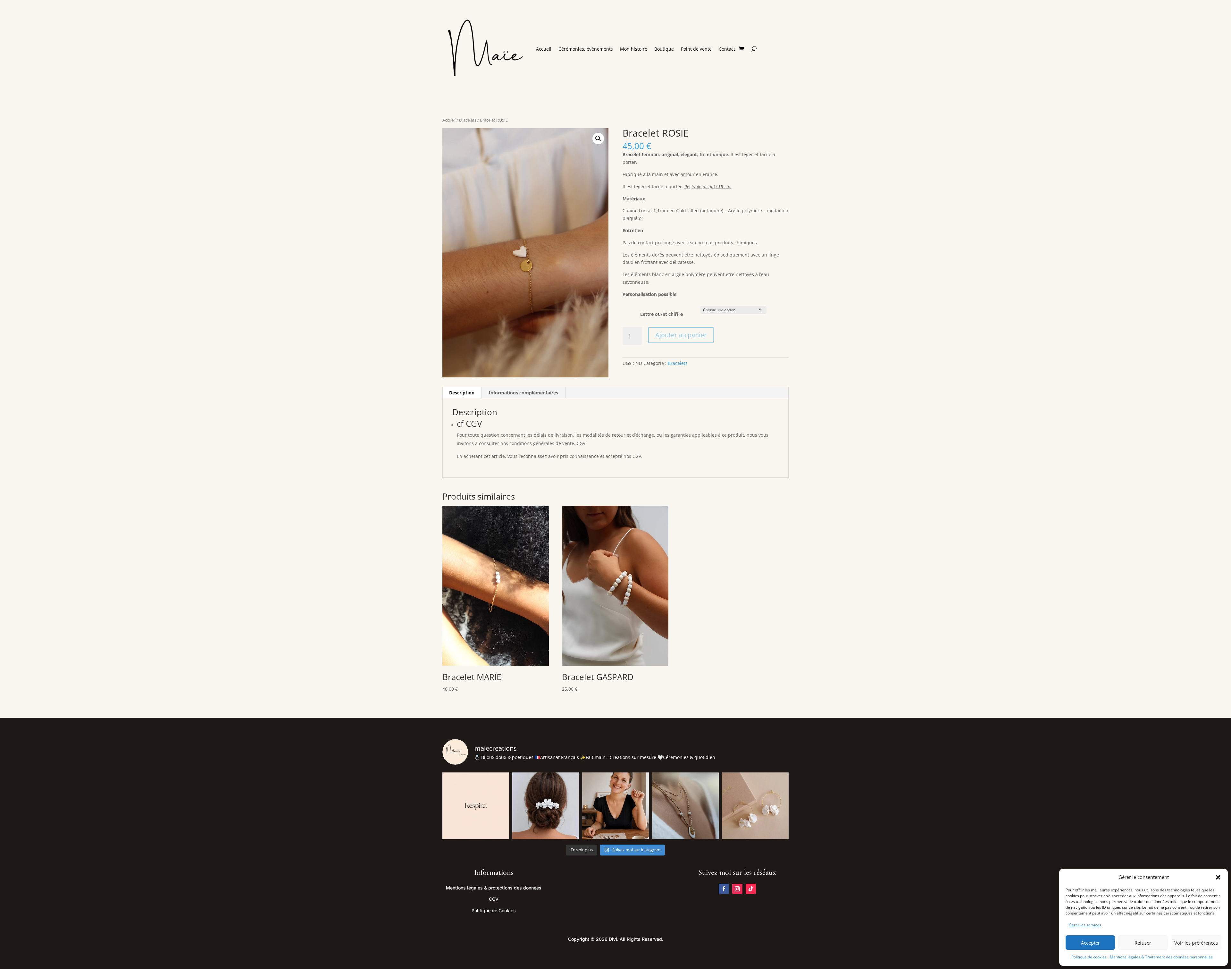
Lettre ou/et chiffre (661, 314)
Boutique (664, 49)
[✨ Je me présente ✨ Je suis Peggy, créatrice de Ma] (615, 805)
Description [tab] (461, 393)
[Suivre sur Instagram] (737, 889)
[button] (1218, 877)
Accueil (543, 49)
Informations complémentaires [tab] (523, 393)
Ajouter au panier (681, 335)
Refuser (1143, 943)
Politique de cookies (1089, 957)
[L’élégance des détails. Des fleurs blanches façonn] (545, 805)
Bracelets (467, 120)
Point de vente (696, 49)
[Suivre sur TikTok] (751, 889)
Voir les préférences (1196, 943)
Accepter (1090, 943)
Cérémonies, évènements (585, 49)
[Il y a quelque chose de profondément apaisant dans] (755, 805)
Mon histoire (633, 49)
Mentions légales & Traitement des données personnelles (1161, 957)
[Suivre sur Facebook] (724, 889)
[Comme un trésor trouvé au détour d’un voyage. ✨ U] (685, 805)
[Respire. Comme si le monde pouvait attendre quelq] (475, 805)
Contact (727, 49)
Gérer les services (1085, 925)
